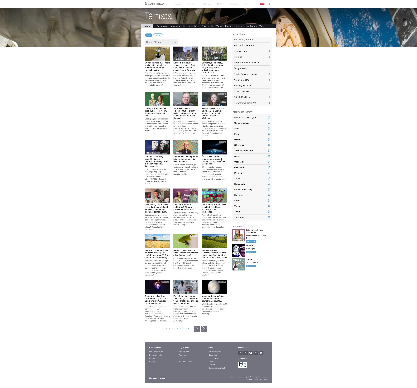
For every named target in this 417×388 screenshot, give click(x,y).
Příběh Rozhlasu (242, 97)
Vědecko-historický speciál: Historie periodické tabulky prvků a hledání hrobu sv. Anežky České (156, 161)
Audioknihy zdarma (243, 39)
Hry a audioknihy (191, 26)
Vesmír (158, 35)
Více (262, 26)
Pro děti (238, 57)
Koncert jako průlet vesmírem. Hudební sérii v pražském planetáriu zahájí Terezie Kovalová (184, 66)
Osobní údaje (243, 377)
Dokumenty (207, 26)
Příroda (219, 26)
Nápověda (212, 355)
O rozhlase (234, 4)
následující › (197, 329)
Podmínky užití (255, 377)
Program (191, 4)
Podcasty (183, 358)
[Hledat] (269, 4)
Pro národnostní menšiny (246, 62)
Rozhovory (162, 26)
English (265, 377)
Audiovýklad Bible (243, 85)
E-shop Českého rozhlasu (245, 227)
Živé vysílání (184, 352)
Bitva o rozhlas (241, 91)
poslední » (204, 329)
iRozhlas (178, 4)
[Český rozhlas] (154, 4)
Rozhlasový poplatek (216, 368)
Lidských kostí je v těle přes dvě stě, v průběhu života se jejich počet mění (156, 112)
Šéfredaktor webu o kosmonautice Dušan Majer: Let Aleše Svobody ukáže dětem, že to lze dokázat (185, 113)
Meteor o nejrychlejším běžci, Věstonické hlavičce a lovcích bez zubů (185, 252)
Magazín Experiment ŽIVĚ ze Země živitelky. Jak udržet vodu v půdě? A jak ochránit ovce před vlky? (157, 254)
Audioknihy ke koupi (244, 45)
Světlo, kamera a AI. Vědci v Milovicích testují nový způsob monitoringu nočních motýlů (157, 66)
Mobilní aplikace (185, 361)
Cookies (233, 377)
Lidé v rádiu (213, 358)
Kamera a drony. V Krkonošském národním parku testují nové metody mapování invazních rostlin (214, 254)
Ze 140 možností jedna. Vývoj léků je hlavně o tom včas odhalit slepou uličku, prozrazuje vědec (185, 299)
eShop (152, 361)
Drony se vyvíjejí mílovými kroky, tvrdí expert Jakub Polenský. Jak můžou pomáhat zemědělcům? (157, 208)
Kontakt (211, 365)
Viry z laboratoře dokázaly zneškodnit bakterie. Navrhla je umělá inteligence (214, 208)
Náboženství (251, 26)
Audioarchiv (183, 355)
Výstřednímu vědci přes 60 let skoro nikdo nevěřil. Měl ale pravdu (185, 159)
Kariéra (211, 361)
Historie (238, 26)
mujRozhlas (206, 4)
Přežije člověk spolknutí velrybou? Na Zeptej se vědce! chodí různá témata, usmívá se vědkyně (213, 113)
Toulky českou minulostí (246, 74)
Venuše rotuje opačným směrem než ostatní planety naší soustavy (213, 298)
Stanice (220, 4)
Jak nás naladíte (214, 352)
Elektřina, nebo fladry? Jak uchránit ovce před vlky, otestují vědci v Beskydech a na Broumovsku (213, 67)
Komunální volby (156, 355)
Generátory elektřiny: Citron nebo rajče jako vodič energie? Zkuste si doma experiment (156, 299)
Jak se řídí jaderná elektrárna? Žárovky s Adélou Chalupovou (183, 207)
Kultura (228, 26)
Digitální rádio (241, 51)
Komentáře (175, 26)
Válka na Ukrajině (156, 352)
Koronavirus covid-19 (245, 103)
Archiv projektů (241, 80)
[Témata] (208, 16)
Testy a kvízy (240, 68)
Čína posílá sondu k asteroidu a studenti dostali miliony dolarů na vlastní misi (213, 160)
